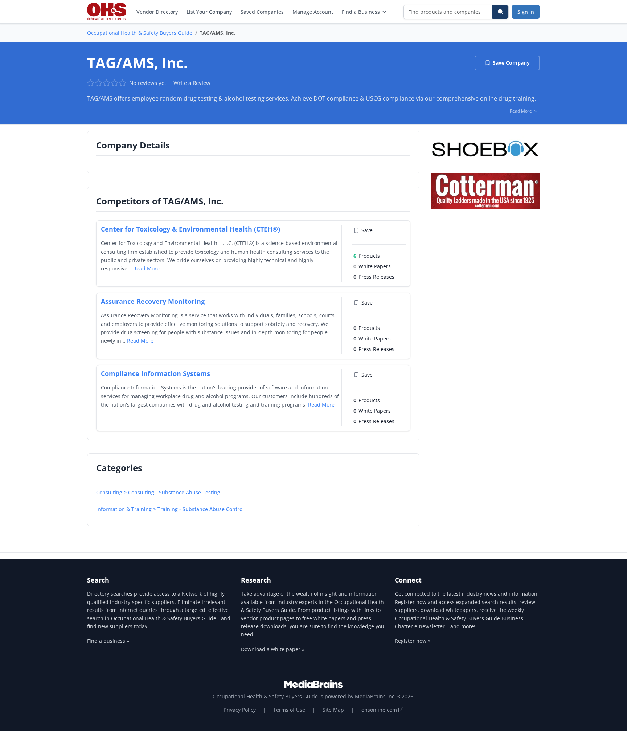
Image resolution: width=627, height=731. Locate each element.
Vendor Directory (157, 11)
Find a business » (108, 640)
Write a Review (191, 82)
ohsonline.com (379, 709)
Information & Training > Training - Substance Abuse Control (170, 509)
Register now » (412, 640)
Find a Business (361, 11)
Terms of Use (289, 709)
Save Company (511, 62)
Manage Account (312, 11)
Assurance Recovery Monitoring (153, 301)
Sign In (525, 11)
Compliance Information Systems (155, 373)
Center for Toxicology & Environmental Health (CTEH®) (190, 229)
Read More (146, 268)
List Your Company (209, 11)
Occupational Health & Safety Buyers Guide (139, 32)
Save (367, 230)
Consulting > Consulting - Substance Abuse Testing (158, 492)
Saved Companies (262, 11)
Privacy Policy (240, 709)
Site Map (333, 709)
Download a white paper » (272, 649)
